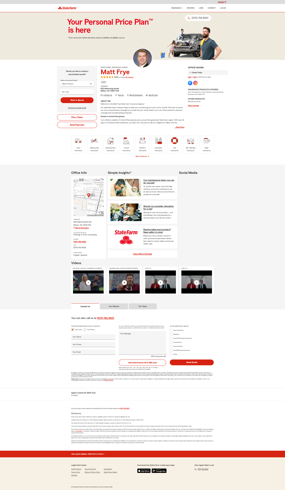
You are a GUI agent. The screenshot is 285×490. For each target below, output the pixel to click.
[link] (67, 8)
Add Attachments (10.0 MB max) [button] (142, 363)
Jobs (201, 8)
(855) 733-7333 (109, 380)
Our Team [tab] (143, 306)
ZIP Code (65, 92)
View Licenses (193, 105)
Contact (212, 8)
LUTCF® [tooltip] (104, 82)
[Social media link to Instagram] (195, 83)
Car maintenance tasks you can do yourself (158, 181)
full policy (79, 431)
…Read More (179, 127)
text (194, 77)
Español (221, 2)
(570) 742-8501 (79, 242)
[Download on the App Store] (144, 470)
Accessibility (108, 469)
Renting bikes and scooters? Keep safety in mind (157, 230)
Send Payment (77, 125)
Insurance (176, 8)
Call (189, 77)
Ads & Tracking (76, 469)
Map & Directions (82, 228)
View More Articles (142, 254)
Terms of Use (75, 472)
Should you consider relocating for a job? (158, 207)
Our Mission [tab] (114, 306)
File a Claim (77, 117)
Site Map (74, 475)
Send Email (191, 362)
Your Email (78, 329)
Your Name (77, 337)
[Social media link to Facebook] (190, 83)
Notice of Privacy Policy (92, 472)
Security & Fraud (90, 469)
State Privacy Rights (110, 472)
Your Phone (91, 329)
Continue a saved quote (77, 108)
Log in (223, 8)
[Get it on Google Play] (159, 470)
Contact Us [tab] (85, 306)
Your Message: (125, 334)
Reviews (190, 8)
